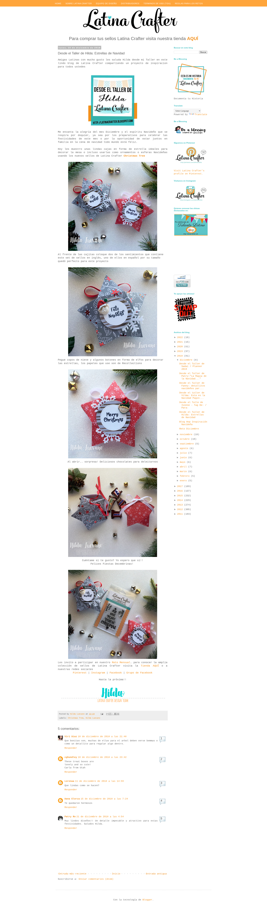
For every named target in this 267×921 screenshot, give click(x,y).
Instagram (98, 672)
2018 (180, 356)
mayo (183, 462)
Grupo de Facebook (139, 672)
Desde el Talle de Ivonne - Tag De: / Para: (193, 405)
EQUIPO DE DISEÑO (106, 3)
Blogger (147, 900)
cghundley (71, 757)
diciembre (187, 360)
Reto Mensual (121, 662)
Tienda (145, 665)
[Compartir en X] (112, 714)
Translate (201, 114)
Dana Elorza (72, 799)
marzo (184, 471)
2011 (180, 514)
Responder (71, 748)
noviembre (187, 434)
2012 (180, 509)
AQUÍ (192, 38)
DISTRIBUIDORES (130, 3)
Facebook (116, 672)
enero (184, 480)
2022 (180, 337)
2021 (180, 342)
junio (184, 457)
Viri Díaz (71, 736)
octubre (185, 439)
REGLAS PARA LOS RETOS (189, 3)
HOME (58, 3)
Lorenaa (69, 781)
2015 (180, 496)
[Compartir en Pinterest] (118, 714)
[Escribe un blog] (110, 714)
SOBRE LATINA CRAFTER (78, 3)
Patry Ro (70, 816)
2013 (180, 505)
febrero (185, 476)
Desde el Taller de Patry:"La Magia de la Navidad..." (193, 376)
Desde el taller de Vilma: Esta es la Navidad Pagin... (192, 395)
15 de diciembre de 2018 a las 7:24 (104, 799)
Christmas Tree (134, 155)
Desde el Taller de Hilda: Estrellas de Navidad (191, 415)
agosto (185, 448)
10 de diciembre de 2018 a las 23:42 (102, 757)
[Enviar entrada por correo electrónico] (102, 714)
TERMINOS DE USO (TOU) (157, 3)
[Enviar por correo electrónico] (107, 714)
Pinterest (80, 672)
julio (184, 453)
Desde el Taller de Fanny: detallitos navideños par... (192, 386)
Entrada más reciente (72, 874)
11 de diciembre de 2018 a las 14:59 (99, 781)
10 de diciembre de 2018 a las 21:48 (102, 736)
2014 (180, 500)
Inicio (116, 874)
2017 (180, 486)
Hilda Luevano (93, 718)
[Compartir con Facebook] (115, 714)
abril (184, 467)
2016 (180, 491)
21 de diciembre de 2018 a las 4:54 (100, 816)
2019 (180, 351)
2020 (180, 346)
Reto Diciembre (189, 429)
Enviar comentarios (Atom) (96, 879)
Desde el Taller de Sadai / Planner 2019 (191, 366)
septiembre (187, 444)
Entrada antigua (156, 874)
